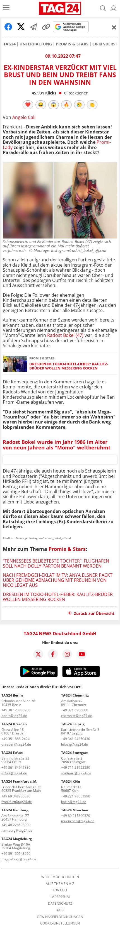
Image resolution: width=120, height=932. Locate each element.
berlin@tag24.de (14, 715)
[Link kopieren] (46, 26)
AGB (60, 910)
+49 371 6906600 (74, 710)
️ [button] (28, 104)
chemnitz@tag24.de (76, 715)
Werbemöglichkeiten (60, 877)
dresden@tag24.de (16, 744)
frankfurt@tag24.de (16, 801)
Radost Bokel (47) (65, 335)
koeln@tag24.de (73, 801)
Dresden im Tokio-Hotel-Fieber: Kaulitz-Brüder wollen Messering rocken (68, 366)
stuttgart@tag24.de (76, 773)
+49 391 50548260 (15, 853)
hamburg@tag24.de (16, 830)
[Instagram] (67, 654)
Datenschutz (60, 904)
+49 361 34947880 (15, 767)
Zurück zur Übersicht (94, 613)
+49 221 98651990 (75, 796)
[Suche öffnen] (103, 8)
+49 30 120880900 (15, 710)
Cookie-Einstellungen (60, 923)
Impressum (60, 897)
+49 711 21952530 (75, 767)
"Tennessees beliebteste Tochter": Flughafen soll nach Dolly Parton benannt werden (56, 563)
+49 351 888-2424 (15, 738)
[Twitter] (38, 654)
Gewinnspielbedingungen (60, 917)
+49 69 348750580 (15, 796)
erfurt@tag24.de (14, 773)
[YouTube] (82, 654)
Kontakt (60, 890)
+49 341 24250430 (75, 738)
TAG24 (9, 44)
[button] (113, 8)
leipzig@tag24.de (74, 744)
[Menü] (6, 8)
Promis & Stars (72, 44)
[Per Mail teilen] (33, 26)
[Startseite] (60, 8)
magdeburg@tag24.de (18, 859)
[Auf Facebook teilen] (8, 26)
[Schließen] (114, 27)
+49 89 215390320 (75, 815)
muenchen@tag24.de (77, 821)
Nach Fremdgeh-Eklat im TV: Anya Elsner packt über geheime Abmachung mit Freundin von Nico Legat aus (57, 580)
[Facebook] (53, 654)
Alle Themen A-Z (60, 884)
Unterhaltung (36, 44)
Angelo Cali (23, 117)
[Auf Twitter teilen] (21, 26)
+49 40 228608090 (15, 825)
